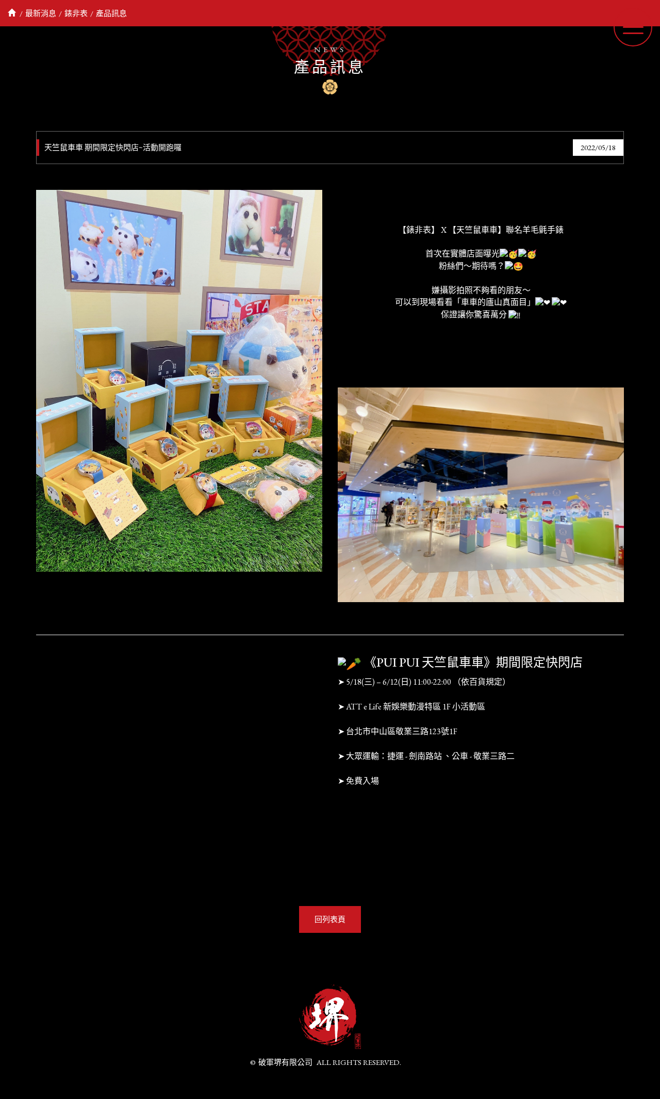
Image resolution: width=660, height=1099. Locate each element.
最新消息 (40, 13)
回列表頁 (330, 919)
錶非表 (76, 13)
